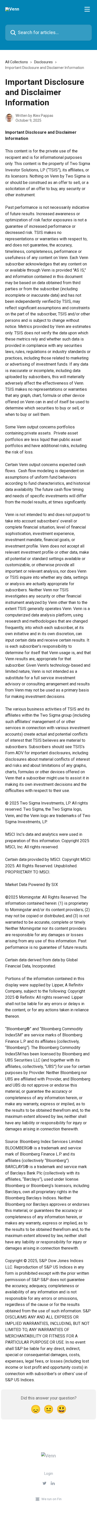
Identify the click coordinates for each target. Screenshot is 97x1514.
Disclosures (43, 62)
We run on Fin (51, 1499)
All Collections (16, 62)
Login (48, 1473)
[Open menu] (87, 9)
